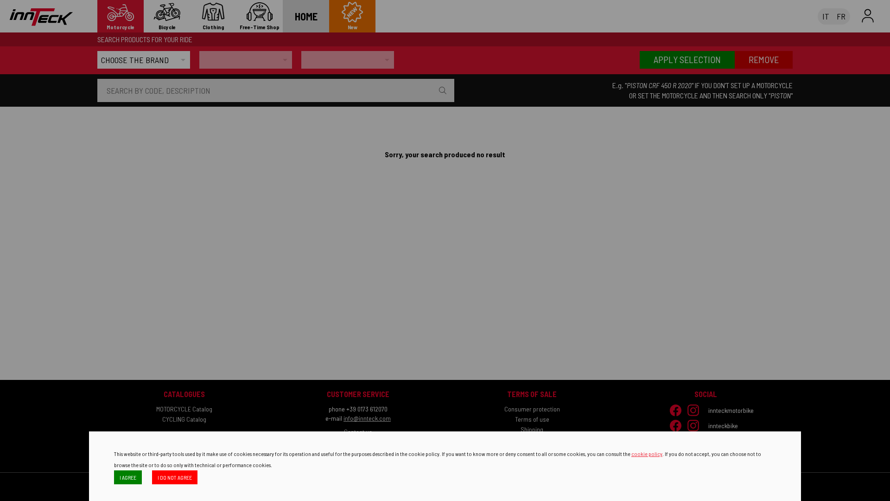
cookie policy (646, 453)
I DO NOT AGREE (175, 477)
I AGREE (128, 477)
